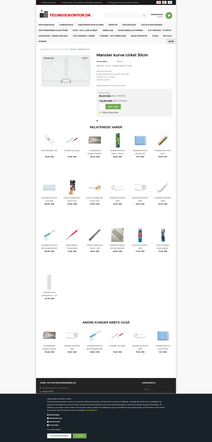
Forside (146, 389)
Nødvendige (54, 415)
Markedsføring (55, 418)
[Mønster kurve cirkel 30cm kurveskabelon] (66, 70)
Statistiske (54, 425)
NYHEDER (42, 41)
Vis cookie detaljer (54, 429)
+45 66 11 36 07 (47, 391)
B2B (171, 41)
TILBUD (155, 36)
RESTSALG (167, 36)
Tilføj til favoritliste (110, 112)
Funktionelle (54, 422)
